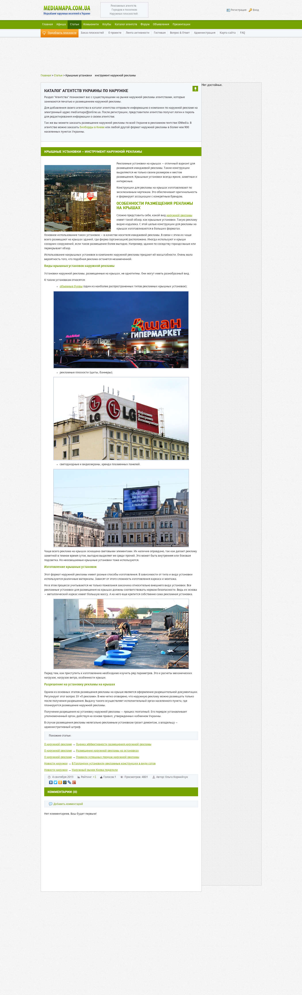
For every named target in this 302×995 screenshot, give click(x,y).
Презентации (181, 24)
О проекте (114, 32)
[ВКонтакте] (51, 782)
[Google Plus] (74, 782)
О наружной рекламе (58, 744)
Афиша (61, 24)
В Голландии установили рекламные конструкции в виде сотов (114, 763)
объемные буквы (71, 286)
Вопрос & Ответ (180, 32)
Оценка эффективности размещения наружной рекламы (113, 744)
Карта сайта (228, 32)
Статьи (74, 24)
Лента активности (137, 32)
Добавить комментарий (68, 804)
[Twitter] (55, 782)
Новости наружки (56, 763)
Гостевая (160, 32)
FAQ (242, 32)
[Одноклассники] (60, 782)
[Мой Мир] (65, 782)
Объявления (161, 24)
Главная (46, 75)
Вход (256, 10)
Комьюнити (91, 24)
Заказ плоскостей (92, 32)
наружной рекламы (179, 215)
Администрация (204, 32)
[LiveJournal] (69, 782)
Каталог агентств (126, 24)
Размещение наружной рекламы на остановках (107, 750)
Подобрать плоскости (62, 32)
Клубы (106, 24)
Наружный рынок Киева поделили (95, 770)
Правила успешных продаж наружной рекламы (107, 757)
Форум (145, 24)
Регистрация (239, 10)
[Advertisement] (151, 56)
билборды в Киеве (92, 127)
